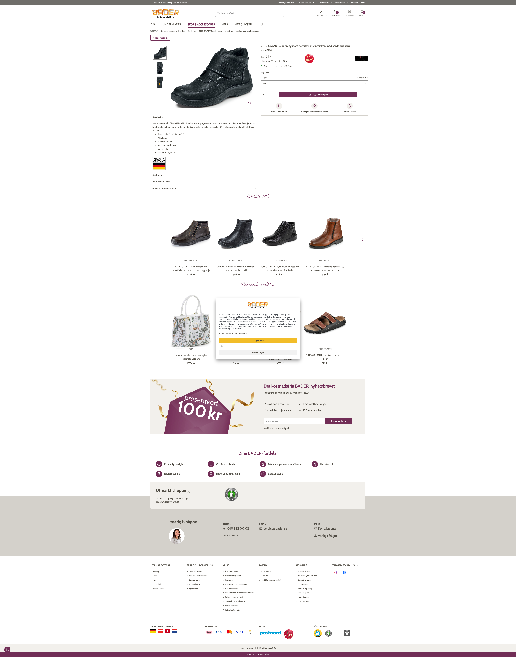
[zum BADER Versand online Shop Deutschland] (153, 631)
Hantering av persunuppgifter (236, 584)
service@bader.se (275, 528)
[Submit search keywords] (280, 13)
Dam (155, 575)
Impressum (229, 580)
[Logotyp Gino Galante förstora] (361, 58)
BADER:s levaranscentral (271, 580)
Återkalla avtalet (231, 571)
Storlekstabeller (304, 571)
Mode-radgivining (305, 588)
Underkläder (157, 584)
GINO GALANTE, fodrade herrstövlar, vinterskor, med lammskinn (236, 268)
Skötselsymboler (304, 580)
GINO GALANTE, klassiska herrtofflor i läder (325, 357)
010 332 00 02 (238, 528)
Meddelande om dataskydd (276, 428)
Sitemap (156, 571)
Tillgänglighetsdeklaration (235, 601)
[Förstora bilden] (250, 103)
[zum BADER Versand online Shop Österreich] (160, 631)
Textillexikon (303, 584)
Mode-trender (303, 597)
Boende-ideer (303, 601)
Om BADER (266, 571)
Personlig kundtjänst (286, 2)
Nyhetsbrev (193, 588)
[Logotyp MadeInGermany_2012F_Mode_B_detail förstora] (159, 163)
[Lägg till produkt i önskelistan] (364, 94)
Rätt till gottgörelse (232, 610)
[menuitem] (153, 24)
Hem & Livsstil (158, 588)
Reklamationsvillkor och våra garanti (239, 592)
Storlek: (264, 78)
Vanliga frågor (194, 584)
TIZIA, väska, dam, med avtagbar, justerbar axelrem (191, 357)
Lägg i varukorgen (320, 94)
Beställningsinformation (307, 575)
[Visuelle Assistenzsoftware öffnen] (345, 632)
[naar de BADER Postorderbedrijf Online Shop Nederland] (174, 631)
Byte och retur (194, 580)
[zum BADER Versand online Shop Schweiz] (167, 631)
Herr (154, 580)
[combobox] (249, 13)
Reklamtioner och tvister (234, 597)
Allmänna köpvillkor (233, 575)
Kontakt (264, 575)
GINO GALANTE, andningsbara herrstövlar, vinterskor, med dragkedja (191, 268)
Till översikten (161, 38)
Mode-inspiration (305, 592)
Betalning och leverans (198, 575)
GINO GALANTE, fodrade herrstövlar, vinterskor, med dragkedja (280, 268)
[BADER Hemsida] (166, 13)
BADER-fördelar (195, 571)
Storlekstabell (362, 78)
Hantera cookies (231, 588)
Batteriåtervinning (232, 605)
